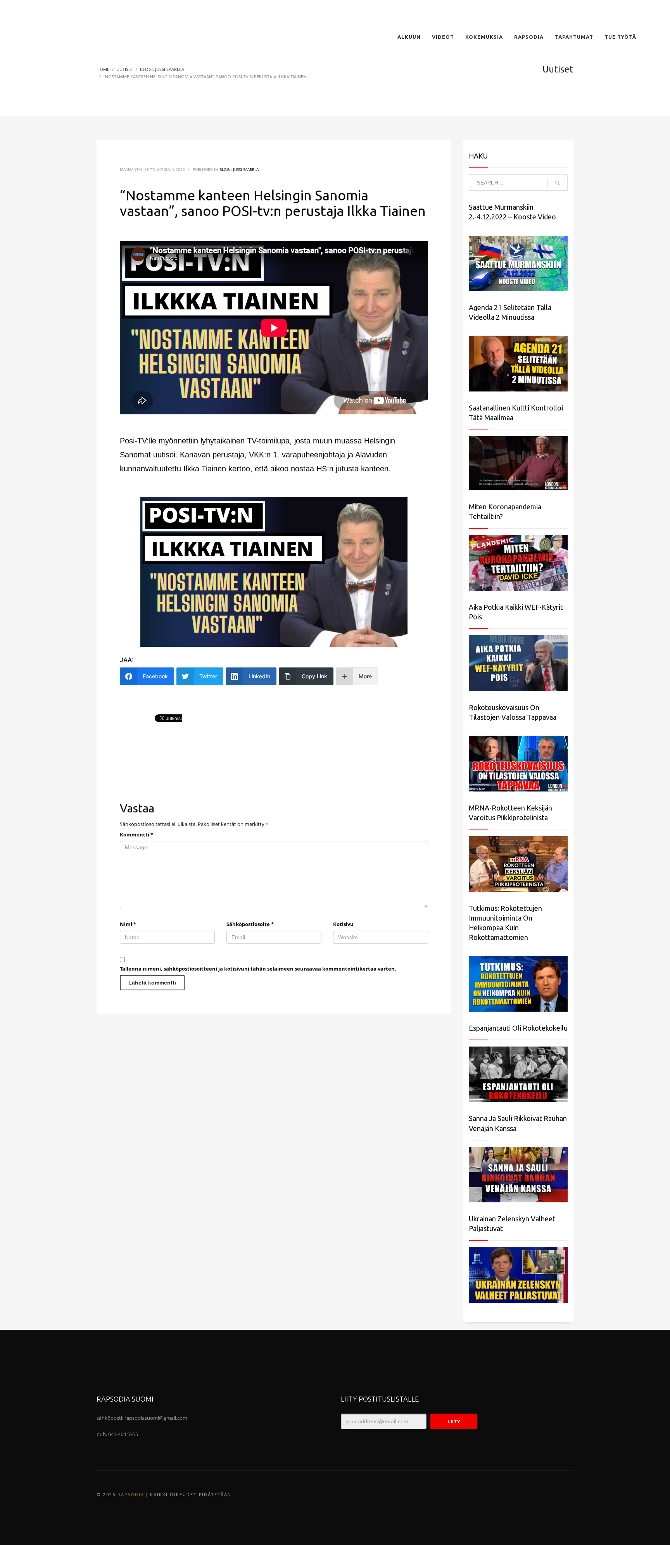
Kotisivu (343, 924)
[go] (557, 183)
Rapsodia (130, 1494)
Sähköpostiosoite (250, 924)
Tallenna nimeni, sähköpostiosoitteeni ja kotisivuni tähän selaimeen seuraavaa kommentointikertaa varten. (258, 968)
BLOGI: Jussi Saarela (239, 169)
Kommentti (136, 834)
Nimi (128, 924)
